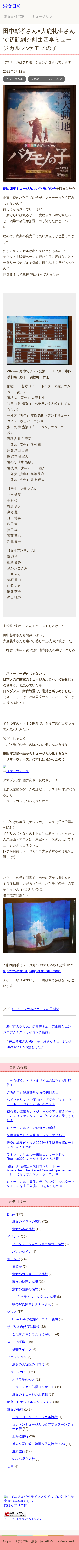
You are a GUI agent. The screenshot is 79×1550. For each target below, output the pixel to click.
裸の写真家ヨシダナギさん (31, 1304)
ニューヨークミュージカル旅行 (35, 1417)
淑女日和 (12, 6)
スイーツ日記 (17, 1342)
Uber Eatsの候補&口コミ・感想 (35, 1319)
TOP (14, 16)
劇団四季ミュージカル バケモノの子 (29, 188)
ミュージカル (14, 79)
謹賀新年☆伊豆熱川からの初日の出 (33, 1092)
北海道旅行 (20, 1436)
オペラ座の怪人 (23, 1379)
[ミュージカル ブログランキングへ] (15, 1515)
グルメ (12, 1311)
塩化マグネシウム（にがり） (33, 1334)
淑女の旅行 (15, 1409)
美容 (10, 1466)
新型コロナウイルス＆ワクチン (29, 1402)
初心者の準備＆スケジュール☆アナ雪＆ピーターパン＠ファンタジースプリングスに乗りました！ (41, 1116)
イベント (13, 1236)
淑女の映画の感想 (25, 1281)
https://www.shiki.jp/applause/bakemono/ (32, 971)
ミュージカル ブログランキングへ (22, 1519)
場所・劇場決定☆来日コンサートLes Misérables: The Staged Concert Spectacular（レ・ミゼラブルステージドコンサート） (39, 1170)
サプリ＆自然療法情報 (23, 1327)
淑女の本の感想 (23, 1229)
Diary (11, 1214)
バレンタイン (22, 1251)
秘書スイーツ (22, 1349)
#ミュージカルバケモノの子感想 (35, 1009)
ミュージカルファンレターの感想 (31, 1127)
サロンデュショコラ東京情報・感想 (38, 1244)
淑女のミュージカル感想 (46, 79)
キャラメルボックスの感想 (36, 1296)
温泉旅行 (18, 1451)
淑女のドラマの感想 (26, 1221)
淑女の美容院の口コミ (28, 1364)
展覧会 (17, 1266)
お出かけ (13, 1259)
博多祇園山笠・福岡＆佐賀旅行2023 (38, 1444)
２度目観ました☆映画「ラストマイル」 (36, 1135)
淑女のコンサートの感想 (30, 1274)
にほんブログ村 (15, 1505)
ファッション (17, 1357)
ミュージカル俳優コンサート (33, 1387)
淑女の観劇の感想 (25, 1289)
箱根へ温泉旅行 (23, 1459)
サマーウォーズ (17, 771)
